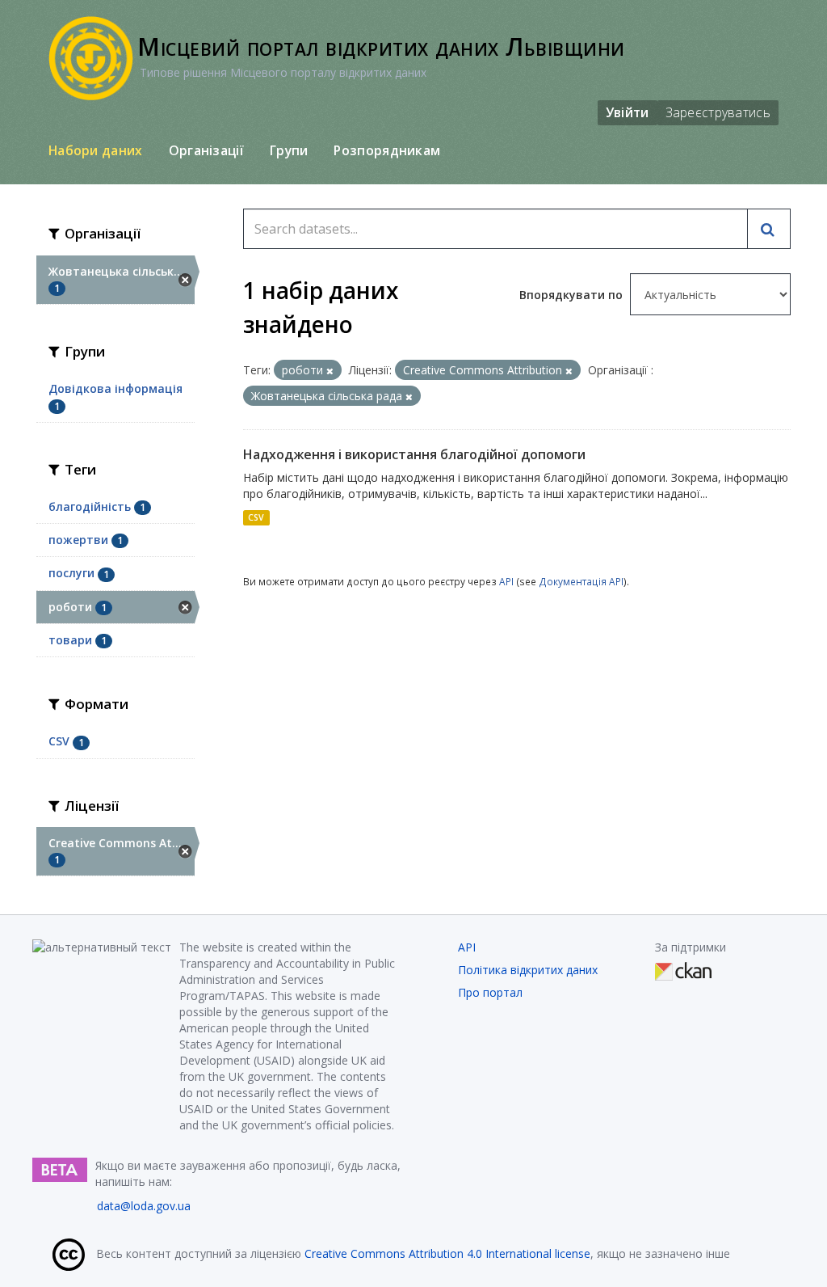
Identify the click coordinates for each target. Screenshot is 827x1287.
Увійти (627, 112)
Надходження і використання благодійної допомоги (414, 454)
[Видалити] (330, 371)
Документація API (581, 581)
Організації (206, 150)
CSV (256, 517)
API (506, 581)
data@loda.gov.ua (144, 1205)
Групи (289, 150)
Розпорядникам (387, 150)
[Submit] (769, 229)
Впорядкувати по (572, 294)
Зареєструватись (718, 112)
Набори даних (95, 150)
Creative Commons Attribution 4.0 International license (447, 1253)
